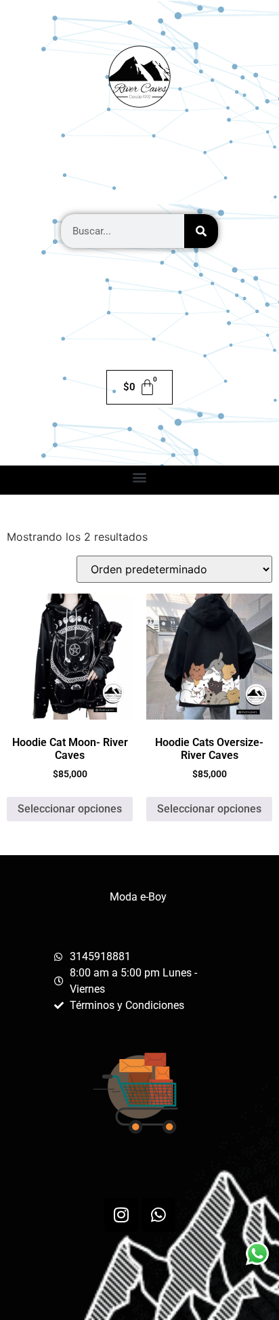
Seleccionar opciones (70, 808)
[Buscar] (201, 231)
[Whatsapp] (158, 1215)
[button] (140, 477)
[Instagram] (121, 1215)
